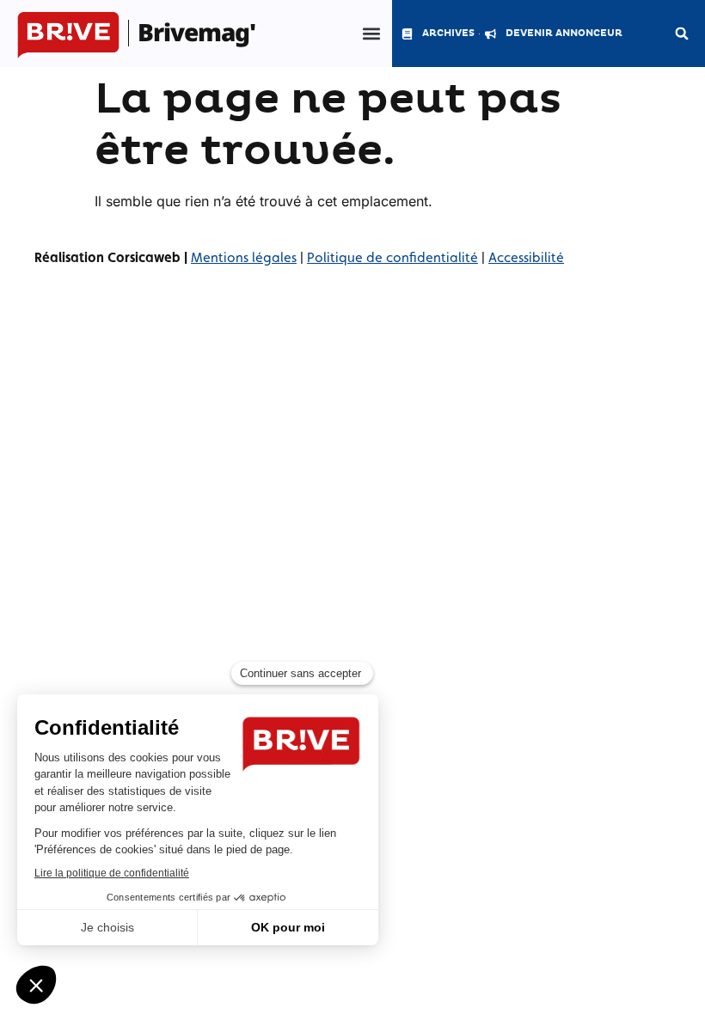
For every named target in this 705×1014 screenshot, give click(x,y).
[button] (371, 34)
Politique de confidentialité (392, 257)
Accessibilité (526, 257)
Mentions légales (244, 257)
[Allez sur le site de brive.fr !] (68, 36)
